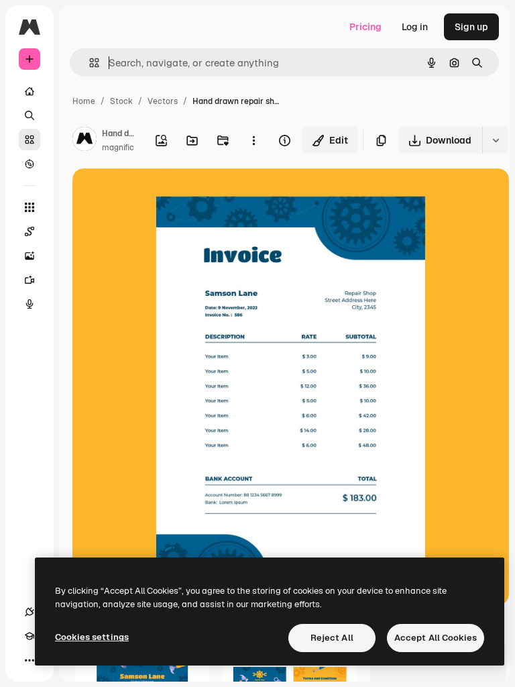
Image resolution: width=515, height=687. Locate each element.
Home (83, 101)
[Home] (29, 91)
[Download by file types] (495, 140)
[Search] (29, 115)
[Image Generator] (29, 255)
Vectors (163, 101)
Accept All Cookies (435, 637)
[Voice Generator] (29, 304)
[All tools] (29, 207)
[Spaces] (29, 231)
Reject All (331, 637)
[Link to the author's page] (84, 141)
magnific (118, 147)
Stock (121, 101)
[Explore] (29, 163)
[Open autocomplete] (88, 63)
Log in (415, 27)
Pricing (365, 27)
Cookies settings (92, 637)
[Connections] (29, 612)
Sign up (471, 27)
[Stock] (29, 139)
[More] (29, 660)
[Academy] (29, 636)
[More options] (253, 140)
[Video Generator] (29, 279)
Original (158, 194)
